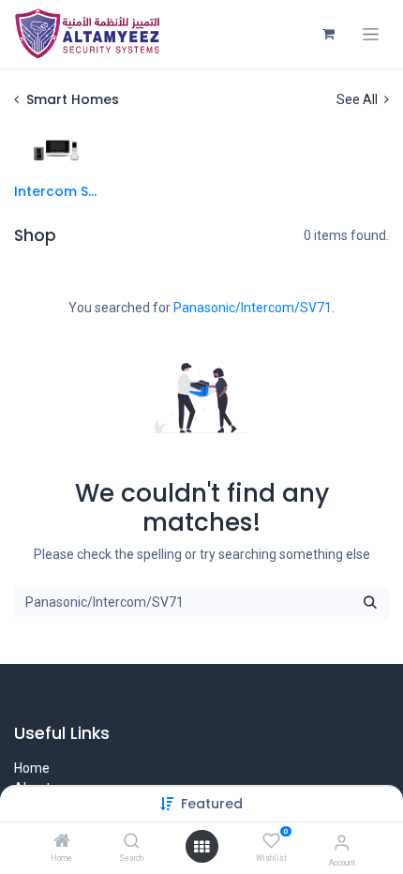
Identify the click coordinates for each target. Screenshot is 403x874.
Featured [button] (212, 803)
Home (32, 768)
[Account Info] (342, 842)
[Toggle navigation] (370, 34)
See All (358, 99)
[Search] (132, 842)
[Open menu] (201, 847)
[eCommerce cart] (328, 34)
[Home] (61, 842)
